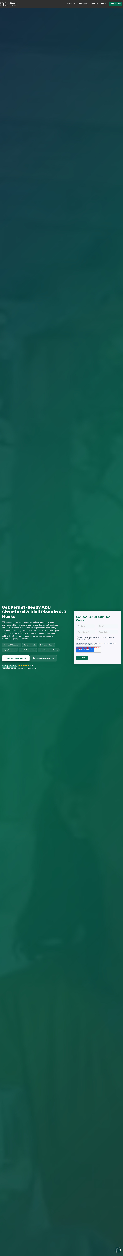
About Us (94, 4)
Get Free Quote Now (14, 658)
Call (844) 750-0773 (45, 658)
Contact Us (115, 4)
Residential (71, 4)
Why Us (103, 4)
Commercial (83, 4)
